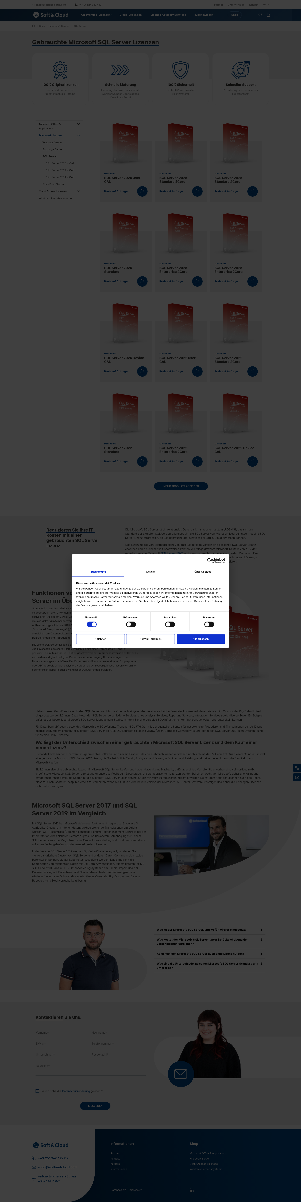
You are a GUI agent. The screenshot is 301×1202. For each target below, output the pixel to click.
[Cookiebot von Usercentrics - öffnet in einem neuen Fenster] (210, 560)
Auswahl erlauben (150, 638)
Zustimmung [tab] (98, 571)
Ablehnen (100, 638)
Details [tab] (150, 571)
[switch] (131, 624)
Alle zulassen (200, 638)
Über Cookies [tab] (202, 571)
